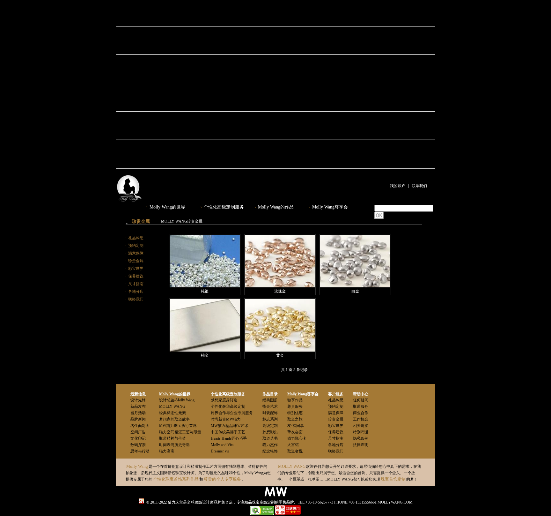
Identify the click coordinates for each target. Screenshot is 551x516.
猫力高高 (166, 451)
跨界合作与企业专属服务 (232, 413)
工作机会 (360, 419)
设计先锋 (138, 400)
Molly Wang (137, 466)
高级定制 (270, 425)
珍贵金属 (135, 261)
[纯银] (204, 261)
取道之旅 (295, 419)
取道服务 (360, 406)
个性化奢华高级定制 (228, 406)
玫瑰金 (280, 291)
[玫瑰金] (280, 261)
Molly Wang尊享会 (330, 207)
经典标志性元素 (172, 413)
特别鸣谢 (360, 432)
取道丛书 (270, 438)
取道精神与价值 (172, 438)
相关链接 (360, 425)
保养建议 (135, 276)
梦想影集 (270, 432)
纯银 (205, 291)
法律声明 (360, 445)
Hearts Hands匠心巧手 (229, 438)
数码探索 (138, 445)
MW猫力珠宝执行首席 (178, 425)
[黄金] (280, 325)
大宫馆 (293, 445)
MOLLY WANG (172, 406)
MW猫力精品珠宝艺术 (229, 425)
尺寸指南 (135, 284)
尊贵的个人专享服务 (222, 479)
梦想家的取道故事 (174, 419)
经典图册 (270, 400)
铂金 (205, 355)
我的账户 (397, 186)
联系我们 (419, 186)
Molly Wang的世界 (167, 207)
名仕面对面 (140, 425)
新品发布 (138, 406)
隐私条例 (360, 438)
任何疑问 (360, 400)
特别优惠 (295, 413)
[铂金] (204, 325)
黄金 (280, 355)
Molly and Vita (222, 445)
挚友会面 (295, 432)
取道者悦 (295, 451)
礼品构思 (135, 238)
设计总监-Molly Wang (177, 400)
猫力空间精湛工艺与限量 (180, 432)
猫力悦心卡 (296, 438)
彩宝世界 (135, 268)
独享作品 (295, 400)
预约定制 (135, 245)
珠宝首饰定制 (393, 479)
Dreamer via (220, 451)
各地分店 (135, 291)
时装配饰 (270, 413)
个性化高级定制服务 (224, 207)
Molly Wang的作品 (276, 207)
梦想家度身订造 (224, 400)
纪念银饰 (270, 451)
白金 (355, 291)
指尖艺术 (270, 406)
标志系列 (270, 419)
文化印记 (138, 438)
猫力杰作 (270, 445)
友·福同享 (295, 425)
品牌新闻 (138, 419)
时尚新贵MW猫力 (226, 419)
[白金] (355, 261)
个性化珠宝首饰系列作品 (176, 479)
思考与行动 (140, 451)
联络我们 (135, 299)
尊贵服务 (295, 406)
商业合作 (360, 413)
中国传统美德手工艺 (228, 432)
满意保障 (135, 253)
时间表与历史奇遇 (174, 445)
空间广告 (138, 432)
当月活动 (138, 413)
